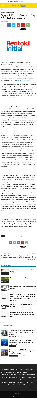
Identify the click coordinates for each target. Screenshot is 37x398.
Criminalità (18, 372)
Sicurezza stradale (30, 382)
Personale (29, 377)
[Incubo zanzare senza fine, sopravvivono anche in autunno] (5, 280)
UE (24, 385)
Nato (13, 377)
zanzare (26, 236)
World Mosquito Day (17, 236)
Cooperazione (10, 372)
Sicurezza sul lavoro (6, 385)
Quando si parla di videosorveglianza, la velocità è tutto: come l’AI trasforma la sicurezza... (22, 332)
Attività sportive (29, 369)
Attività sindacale (19, 369)
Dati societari (18, 393)
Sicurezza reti (12, 336)
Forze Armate (22, 374)
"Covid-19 (8, 236)
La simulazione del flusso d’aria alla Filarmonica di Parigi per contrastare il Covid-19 (22, 314)
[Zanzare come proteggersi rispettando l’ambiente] (5, 288)
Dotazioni (24, 372)
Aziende (3, 12)
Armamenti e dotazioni (7, 369)
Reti (34, 377)
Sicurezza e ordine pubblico (8, 382)
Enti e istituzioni (5, 374)
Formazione (13, 374)
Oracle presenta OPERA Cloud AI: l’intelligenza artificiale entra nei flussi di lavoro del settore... (22, 352)
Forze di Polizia (31, 374)
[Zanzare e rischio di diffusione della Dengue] (5, 272)
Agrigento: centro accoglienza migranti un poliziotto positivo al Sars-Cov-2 (27, 257)
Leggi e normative (6, 377)
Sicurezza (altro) (3, 273)
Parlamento (22, 377)
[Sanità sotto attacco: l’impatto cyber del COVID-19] (5, 306)
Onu (16, 377)
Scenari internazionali (7, 380)
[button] (34, 5)
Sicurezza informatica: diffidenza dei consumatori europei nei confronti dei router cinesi (21, 342)
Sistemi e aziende (9, 12)
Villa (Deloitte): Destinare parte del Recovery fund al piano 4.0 (9, 256)
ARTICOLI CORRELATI (6, 265)
